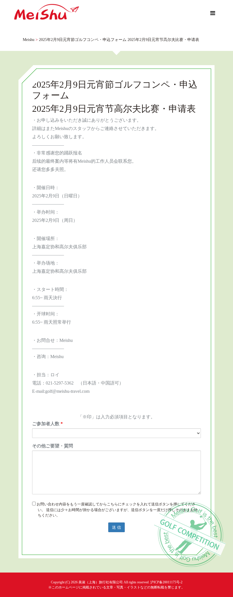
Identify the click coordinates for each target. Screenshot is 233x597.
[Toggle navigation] (213, 13)
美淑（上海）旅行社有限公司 (100, 582)
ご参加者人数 (47, 423)
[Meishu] (46, 13)
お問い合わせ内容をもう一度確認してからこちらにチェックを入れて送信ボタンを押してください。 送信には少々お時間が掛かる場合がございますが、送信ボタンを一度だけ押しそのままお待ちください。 (116, 509)
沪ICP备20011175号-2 (166, 582)
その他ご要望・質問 (52, 446)
